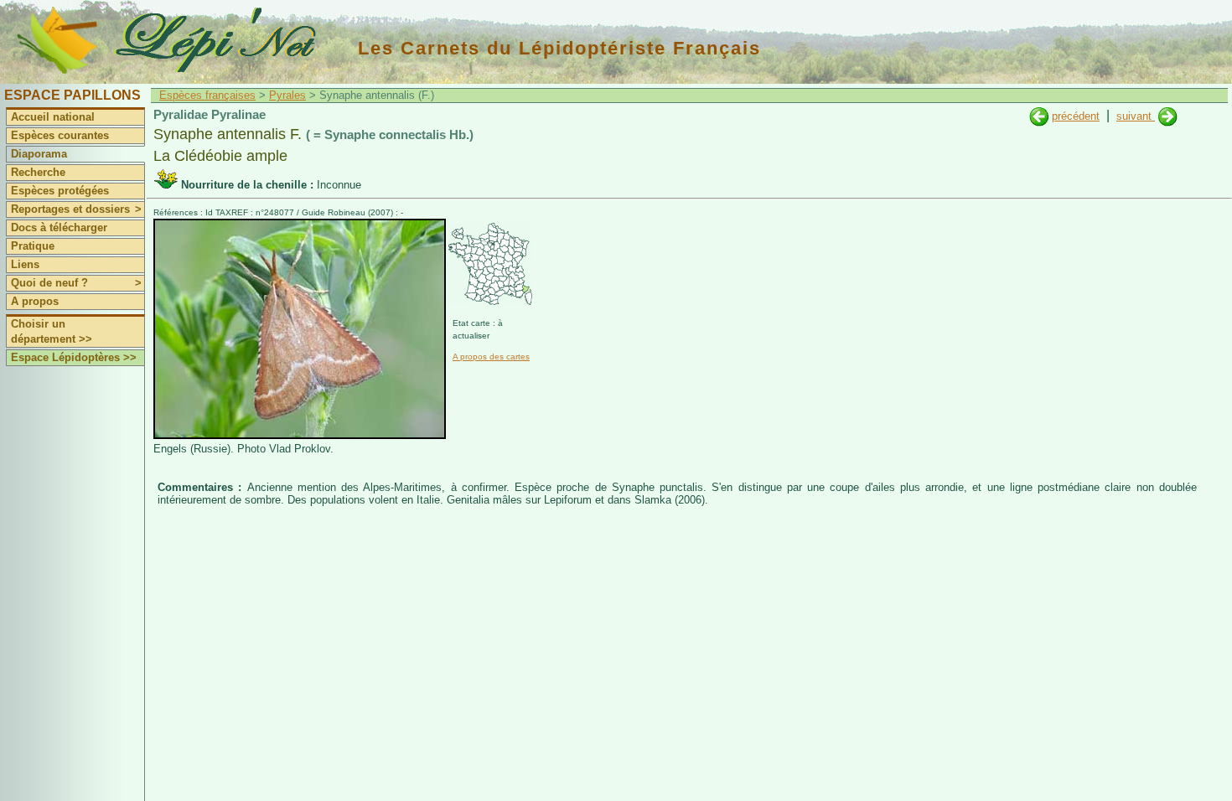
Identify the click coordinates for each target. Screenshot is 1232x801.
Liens (25, 264)
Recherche (38, 172)
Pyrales (287, 95)
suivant (1135, 116)
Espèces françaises (207, 95)
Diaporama (39, 153)
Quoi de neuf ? (76, 282)
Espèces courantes (60, 135)
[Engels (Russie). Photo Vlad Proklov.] (299, 435)
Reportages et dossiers (76, 209)
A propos (35, 301)
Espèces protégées (60, 190)
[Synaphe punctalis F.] (1168, 116)
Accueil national (53, 117)
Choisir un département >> (51, 331)
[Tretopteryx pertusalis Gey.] (1038, 116)
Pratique (32, 246)
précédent (1076, 116)
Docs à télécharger (59, 227)
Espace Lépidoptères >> (74, 357)
